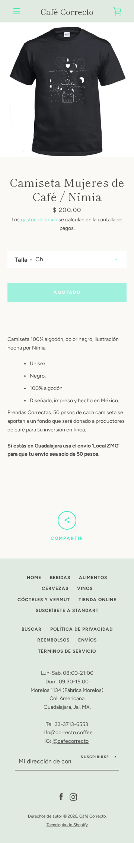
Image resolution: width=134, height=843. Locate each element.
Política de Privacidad (81, 629)
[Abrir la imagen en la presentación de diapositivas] (67, 89)
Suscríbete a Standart (67, 610)
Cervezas (55, 588)
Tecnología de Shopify (67, 824)
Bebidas (60, 577)
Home (34, 577)
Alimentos (93, 577)
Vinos (85, 588)
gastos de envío (39, 219)
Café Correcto (67, 11)
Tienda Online (98, 599)
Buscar (32, 629)
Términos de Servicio (67, 651)
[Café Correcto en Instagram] (73, 797)
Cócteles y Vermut (43, 599)
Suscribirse (95, 756)
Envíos (87, 640)
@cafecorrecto (70, 741)
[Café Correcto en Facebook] (61, 797)
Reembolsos (53, 640)
